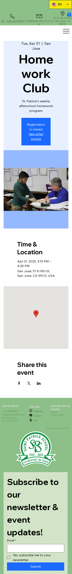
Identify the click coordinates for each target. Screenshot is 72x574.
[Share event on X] (29, 383)
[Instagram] (31, 410)
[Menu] (66, 31)
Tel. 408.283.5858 (12, 21)
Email (11, 540)
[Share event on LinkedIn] (39, 383)
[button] (69, 13)
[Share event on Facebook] (19, 383)
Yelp (35, 420)
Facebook (37, 415)
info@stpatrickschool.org (39, 22)
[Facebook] (31, 415)
